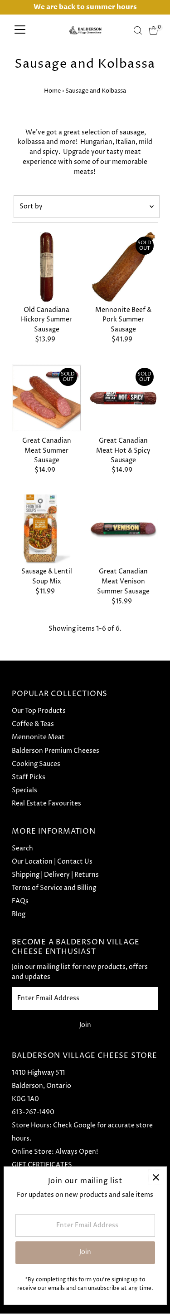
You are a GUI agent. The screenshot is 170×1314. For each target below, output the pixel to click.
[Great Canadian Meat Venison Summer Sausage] (123, 528)
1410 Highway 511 (38, 1073)
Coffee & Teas (33, 724)
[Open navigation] (20, 30)
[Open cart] (153, 30)
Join (85, 1025)
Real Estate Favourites (46, 804)
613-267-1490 (33, 1112)
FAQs (20, 901)
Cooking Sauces (36, 764)
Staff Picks (28, 777)
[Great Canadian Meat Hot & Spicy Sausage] (123, 398)
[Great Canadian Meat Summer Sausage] (46, 398)
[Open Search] (138, 30)
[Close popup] (156, 1177)
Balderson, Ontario (41, 1086)
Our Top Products (39, 711)
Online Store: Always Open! (55, 1152)
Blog (18, 914)
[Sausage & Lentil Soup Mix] (46, 528)
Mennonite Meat (38, 737)
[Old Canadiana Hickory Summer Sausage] (46, 266)
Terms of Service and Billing (54, 888)
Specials (24, 790)
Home (52, 91)
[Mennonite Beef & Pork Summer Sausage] (123, 266)
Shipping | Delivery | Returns (55, 875)
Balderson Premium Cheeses (55, 751)
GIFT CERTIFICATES (42, 1165)
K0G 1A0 (25, 1099)
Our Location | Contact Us (52, 862)
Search (22, 849)
